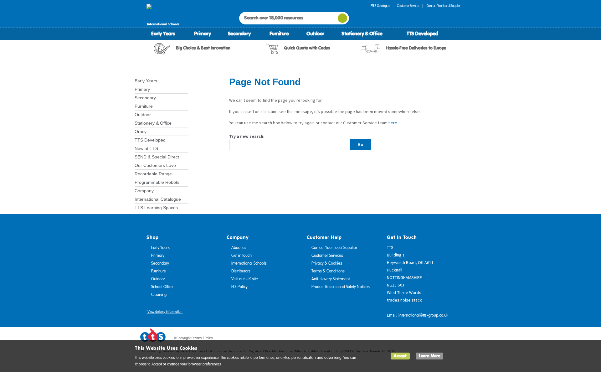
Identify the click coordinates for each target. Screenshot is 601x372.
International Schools (249, 263)
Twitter (432, 339)
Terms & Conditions (328, 271)
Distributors (240, 271)
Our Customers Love (155, 165)
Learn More (429, 356)
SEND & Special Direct (157, 156)
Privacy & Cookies (326, 263)
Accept (400, 356)
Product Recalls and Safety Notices (340, 286)
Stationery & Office (362, 33)
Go (360, 144)
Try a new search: (247, 136)
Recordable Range (153, 173)
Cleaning (159, 294)
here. (393, 123)
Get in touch (241, 255)
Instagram (456, 339)
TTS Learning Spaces (156, 207)
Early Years (163, 33)
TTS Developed (422, 33)
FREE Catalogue (380, 6)
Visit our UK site (244, 279)
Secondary (239, 33)
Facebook (420, 339)
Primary (202, 33)
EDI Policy (239, 286)
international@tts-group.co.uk (423, 315)
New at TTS (146, 148)
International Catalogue (158, 199)
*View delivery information (164, 312)
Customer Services (408, 6)
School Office (162, 286)
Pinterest (444, 339)
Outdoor (315, 33)
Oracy (140, 131)
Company (144, 190)
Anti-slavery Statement (330, 279)
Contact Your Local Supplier (443, 6)
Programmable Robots (157, 182)
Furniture (279, 33)
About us (238, 247)
